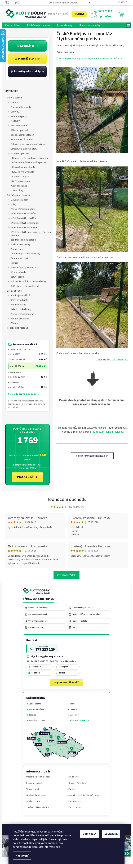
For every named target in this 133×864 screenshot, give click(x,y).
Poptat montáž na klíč (65, 682)
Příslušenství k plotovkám (23, 227)
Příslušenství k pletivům (22, 213)
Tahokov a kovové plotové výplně (26, 144)
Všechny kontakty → (78, 720)
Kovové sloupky (19, 176)
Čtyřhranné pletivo (64, 58)
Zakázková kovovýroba (36, 807)
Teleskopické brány (19, 309)
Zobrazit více (65, 575)
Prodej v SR (72, 776)
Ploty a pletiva (13, 97)
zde (57, 847)
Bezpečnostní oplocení (21, 135)
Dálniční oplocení (17, 130)
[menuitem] (11, 25)
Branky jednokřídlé (19, 295)
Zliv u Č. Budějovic (36, 709)
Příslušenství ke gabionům (23, 223)
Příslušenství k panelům (22, 218)
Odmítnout (88, 834)
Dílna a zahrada (17, 272)
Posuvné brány (17, 304)
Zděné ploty (15, 190)
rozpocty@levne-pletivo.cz (106, 432)
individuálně (13, 403)
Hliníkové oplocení (19, 181)
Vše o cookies (73, 807)
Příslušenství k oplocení (21, 209)
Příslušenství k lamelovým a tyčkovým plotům (29, 233)
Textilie (13, 263)
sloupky (77, 58)
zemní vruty (114, 58)
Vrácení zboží (31, 789)
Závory (12, 323)
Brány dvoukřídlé (18, 300)
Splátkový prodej (33, 801)
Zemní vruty (15, 249)
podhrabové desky (99, 58)
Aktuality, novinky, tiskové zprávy (82, 795)
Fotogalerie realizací (16, 328)
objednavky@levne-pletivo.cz (45, 656)
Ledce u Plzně (34, 703)
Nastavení (20, 856)
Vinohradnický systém (20, 139)
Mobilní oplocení (17, 125)
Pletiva (12, 102)
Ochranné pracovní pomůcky (24, 253)
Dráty (12, 204)
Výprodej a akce (17, 186)
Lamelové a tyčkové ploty (22, 149)
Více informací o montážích (91, 456)
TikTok (60, 672)
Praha (71, 703)
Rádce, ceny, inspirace (37, 599)
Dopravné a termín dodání (61, 2)
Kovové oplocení (19, 153)
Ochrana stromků (18, 258)
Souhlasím (110, 834)
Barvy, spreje (16, 277)
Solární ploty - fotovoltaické (23, 286)
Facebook (34, 666)
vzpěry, (86, 58)
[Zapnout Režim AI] (90, 14)
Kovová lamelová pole (22, 167)
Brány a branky (13, 291)
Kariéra (70, 789)
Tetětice (31, 714)
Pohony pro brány (18, 318)
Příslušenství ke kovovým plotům (28, 162)
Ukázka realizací (118, 359)
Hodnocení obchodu (65, 499)
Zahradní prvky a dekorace (23, 267)
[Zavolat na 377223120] (9, 2)
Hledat (78, 13)
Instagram (62, 666)
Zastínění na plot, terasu (21, 240)
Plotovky (13, 121)
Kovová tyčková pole (22, 172)
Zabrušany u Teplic (36, 720)
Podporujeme (73, 801)
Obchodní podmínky (34, 795)
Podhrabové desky (19, 244)
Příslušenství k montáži (21, 314)
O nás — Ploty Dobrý (76, 783)
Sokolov (72, 709)
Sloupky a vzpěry (18, 200)
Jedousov (73, 714)
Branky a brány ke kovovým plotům (29, 158)
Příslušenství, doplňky (17, 195)
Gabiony (13, 112)
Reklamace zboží (33, 783)
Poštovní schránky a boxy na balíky (27, 281)
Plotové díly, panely (19, 107)
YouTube (34, 672)
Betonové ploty (17, 116)
